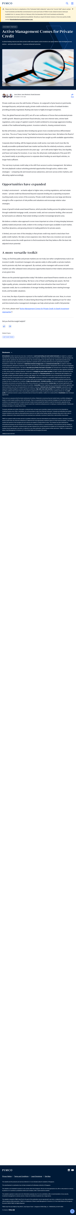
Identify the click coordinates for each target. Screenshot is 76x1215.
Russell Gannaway (35, 94)
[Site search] (67, 3)
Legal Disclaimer (36, 1176)
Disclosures (6, 352)
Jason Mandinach (25, 94)
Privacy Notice (7, 1176)
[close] (73, 9)
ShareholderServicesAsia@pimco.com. (21, 19)
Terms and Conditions (21, 1176)
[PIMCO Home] (7, 3)
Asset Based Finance (8, 337)
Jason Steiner (17, 94)
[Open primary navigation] (72, 3)
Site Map (48, 1176)
